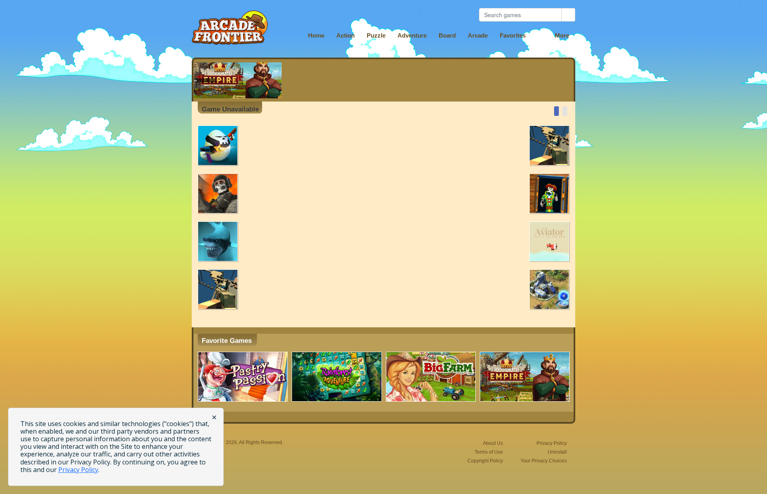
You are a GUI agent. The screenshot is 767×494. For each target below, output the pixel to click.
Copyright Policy (485, 461)
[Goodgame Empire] (525, 377)
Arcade (478, 35)
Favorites (513, 35)
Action (345, 35)
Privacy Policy (552, 443)
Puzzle (376, 35)
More (562, 35)
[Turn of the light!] (564, 111)
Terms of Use (489, 452)
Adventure (412, 35)
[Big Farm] (431, 377)
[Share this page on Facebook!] (556, 111)
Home (316, 35)
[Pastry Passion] (243, 377)
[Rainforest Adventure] (337, 377)
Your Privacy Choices (544, 461)
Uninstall (557, 452)
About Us (493, 443)
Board (447, 35)
